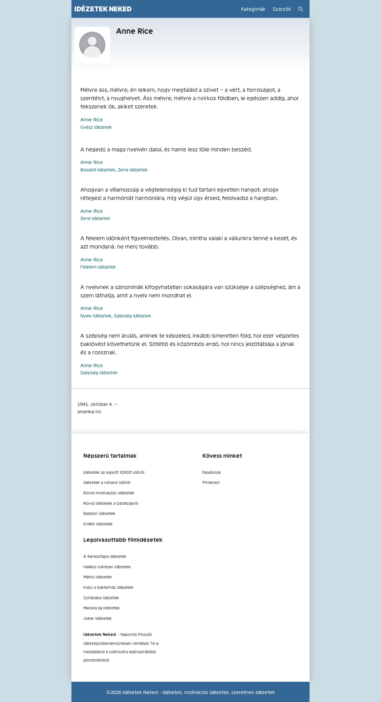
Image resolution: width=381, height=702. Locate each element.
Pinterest (211, 482)
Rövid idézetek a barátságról (110, 503)
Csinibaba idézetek (101, 597)
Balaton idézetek (99, 513)
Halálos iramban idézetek (107, 566)
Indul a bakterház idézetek (108, 587)
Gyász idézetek (96, 126)
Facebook (211, 472)
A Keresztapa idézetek (104, 556)
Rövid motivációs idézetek (108, 492)
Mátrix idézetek (97, 576)
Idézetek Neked (103, 9)
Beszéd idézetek (97, 169)
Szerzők (282, 9)
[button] (301, 9)
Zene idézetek (133, 169)
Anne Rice (91, 119)
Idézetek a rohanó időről (106, 482)
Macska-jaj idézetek (101, 607)
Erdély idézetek (98, 523)
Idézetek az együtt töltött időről (113, 472)
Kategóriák (253, 9)
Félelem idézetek (98, 266)
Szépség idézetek (132, 315)
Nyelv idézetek (95, 315)
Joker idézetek (97, 618)
